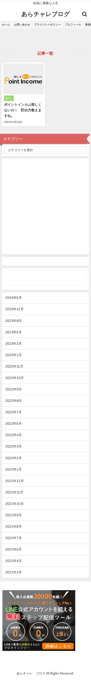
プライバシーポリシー (47, 24)
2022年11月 (14, 366)
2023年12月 (14, 309)
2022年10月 (14, 378)
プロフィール (73, 24)
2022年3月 (13, 446)
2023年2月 (13, 343)
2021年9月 (13, 515)
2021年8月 (13, 526)
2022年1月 (13, 469)
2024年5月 (13, 297)
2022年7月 (13, 412)
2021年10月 (14, 503)
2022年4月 (13, 435)
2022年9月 (13, 389)
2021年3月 (13, 572)
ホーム (6, 24)
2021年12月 (14, 481)
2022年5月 (13, 423)
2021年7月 (13, 538)
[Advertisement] (45, 206)
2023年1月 (13, 355)
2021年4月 (13, 560)
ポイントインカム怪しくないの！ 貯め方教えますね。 (22, 110)
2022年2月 (13, 458)
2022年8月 (13, 400)
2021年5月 (13, 549)
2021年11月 (14, 492)
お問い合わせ (22, 24)
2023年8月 (13, 320)
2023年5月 (13, 332)
